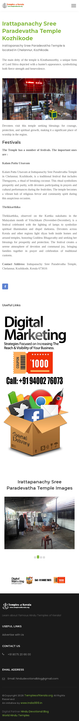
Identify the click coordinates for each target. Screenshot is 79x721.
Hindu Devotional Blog (35, 711)
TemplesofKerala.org (39, 695)
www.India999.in (31, 703)
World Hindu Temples (15, 715)
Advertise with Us (13, 635)
